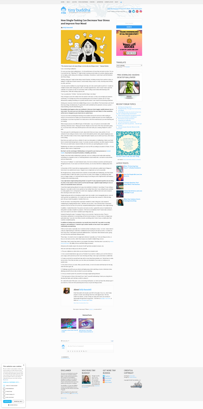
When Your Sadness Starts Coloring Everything (132, 200)
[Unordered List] (79, 351)
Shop (116, 2)
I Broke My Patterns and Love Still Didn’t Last (133, 191)
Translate (127, 67)
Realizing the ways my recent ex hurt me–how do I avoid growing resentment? (128, 112)
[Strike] (75, 351)
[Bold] (68, 351)
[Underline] (73, 351)
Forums (92, 2)
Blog (68, 2)
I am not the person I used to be (127, 122)
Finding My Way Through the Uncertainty (129, 108)
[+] (86, 351)
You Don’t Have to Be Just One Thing (127, 156)
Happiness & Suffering (124, 120)
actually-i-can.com (105, 298)
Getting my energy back (125, 107)
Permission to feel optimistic (126, 118)
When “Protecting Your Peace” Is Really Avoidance (132, 167)
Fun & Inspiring (83, 2)
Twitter (90, 300)
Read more (5, 379)
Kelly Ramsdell (68, 27)
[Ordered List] (77, 351)
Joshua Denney (132, 377)
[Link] (84, 351)
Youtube (108, 380)
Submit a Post (109, 2)
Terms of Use (75, 393)
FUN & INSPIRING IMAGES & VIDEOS (132, 159)
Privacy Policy (66, 393)
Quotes (74, 2)
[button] (13, 382)
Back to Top (64, 398)
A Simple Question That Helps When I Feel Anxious (132, 183)
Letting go (121, 110)
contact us (91, 309)
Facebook (84, 300)
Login (112, 341)
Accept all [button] (7, 401)
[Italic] (70, 351)
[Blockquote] (81, 351)
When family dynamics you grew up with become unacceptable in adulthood (128, 116)
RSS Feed (108, 382)
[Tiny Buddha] (76, 13)
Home (62, 2)
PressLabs (132, 376)
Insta (80, 300)
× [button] (23, 365)
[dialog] (13, 385)
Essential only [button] (18, 401)
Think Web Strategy (133, 384)
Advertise (100, 2)
